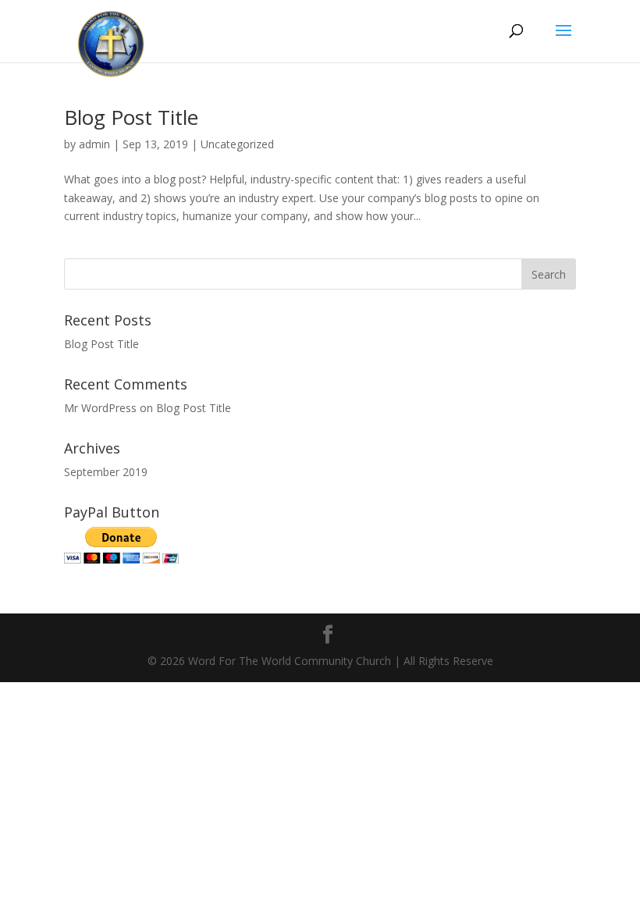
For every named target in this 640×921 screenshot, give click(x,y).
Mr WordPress (100, 407)
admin (94, 144)
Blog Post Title (131, 117)
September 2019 (106, 471)
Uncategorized (237, 144)
